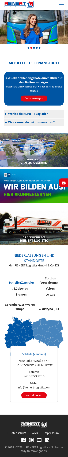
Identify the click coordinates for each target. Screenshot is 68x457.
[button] (28, 48)
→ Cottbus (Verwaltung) (49, 280)
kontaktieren (34, 395)
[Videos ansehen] (34, 150)
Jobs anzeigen (34, 98)
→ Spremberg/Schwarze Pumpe (19, 305)
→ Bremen (19, 294)
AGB (35, 433)
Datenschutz (17, 433)
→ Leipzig (48, 294)
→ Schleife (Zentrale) (19, 283)
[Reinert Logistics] (19, 5)
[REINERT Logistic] (34, 228)
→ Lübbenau (19, 288)
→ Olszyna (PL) (48, 309)
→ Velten (48, 288)
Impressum (51, 433)
